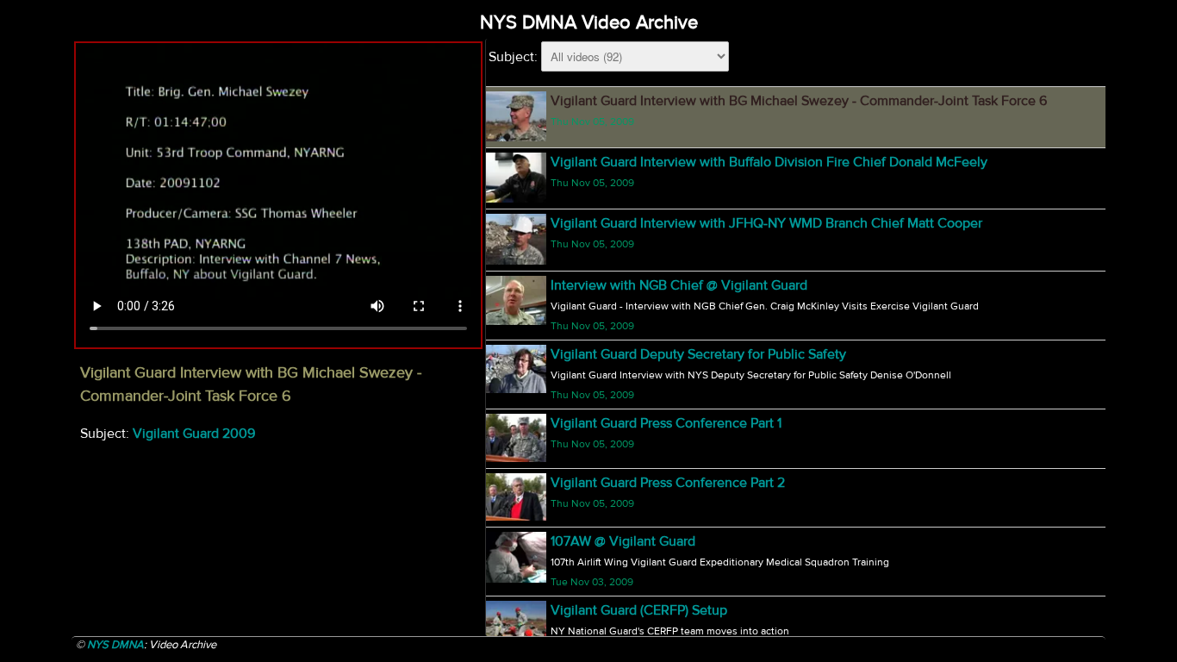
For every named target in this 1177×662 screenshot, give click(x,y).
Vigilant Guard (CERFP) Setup (639, 610)
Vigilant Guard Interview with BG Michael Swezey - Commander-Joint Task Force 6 (799, 100)
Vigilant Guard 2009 (194, 433)
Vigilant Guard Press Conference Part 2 (668, 482)
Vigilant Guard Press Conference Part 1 (666, 423)
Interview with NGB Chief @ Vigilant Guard (679, 285)
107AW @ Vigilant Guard (623, 541)
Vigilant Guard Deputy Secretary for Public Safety (698, 354)
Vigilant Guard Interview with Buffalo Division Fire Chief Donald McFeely (769, 162)
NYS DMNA (115, 645)
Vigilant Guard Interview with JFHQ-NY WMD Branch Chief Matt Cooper (766, 223)
